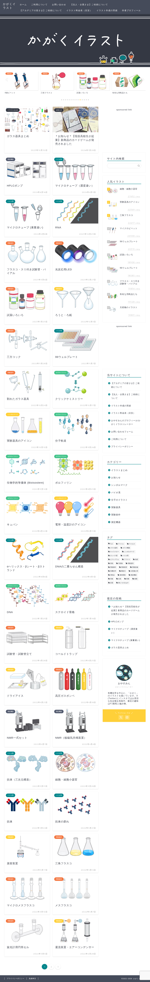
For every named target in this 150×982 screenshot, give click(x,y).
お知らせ (116, 477)
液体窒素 (123, 575)
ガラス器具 (113, 548)
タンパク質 (113, 555)
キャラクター (114, 552)
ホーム (23, 4)
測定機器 (116, 522)
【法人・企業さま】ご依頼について (89, 4)
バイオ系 (116, 492)
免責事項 (32, 978)
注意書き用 (134, 571)
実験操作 (116, 514)
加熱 (111, 563)
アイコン (121, 544)
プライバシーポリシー (122, 446)
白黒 (119, 579)
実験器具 (116, 507)
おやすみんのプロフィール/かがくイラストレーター (125, 422)
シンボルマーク (119, 485)
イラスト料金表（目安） (79, 10)
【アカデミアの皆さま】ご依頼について (41, 10)
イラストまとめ (119, 470)
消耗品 (112, 575)
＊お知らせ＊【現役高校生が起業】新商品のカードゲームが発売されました (125, 610)
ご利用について (39, 4)
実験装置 (124, 567)
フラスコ (127, 559)
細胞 (135, 579)
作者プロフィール (131, 10)
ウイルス (132, 544)
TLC (111, 544)
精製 (127, 579)
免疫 (136, 559)
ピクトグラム (114, 559)
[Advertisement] (124, 131)
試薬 (111, 583)
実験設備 (135, 567)
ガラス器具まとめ (120, 647)
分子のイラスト (119, 500)
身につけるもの (123, 583)
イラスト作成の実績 (107, 10)
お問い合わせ (59, 4)
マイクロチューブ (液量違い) (125, 640)
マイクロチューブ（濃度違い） (124, 631)
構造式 (123, 571)
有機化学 (113, 571)
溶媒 (111, 579)
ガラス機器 (126, 548)
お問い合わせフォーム (122, 432)
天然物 (120, 563)
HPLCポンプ (117, 622)
